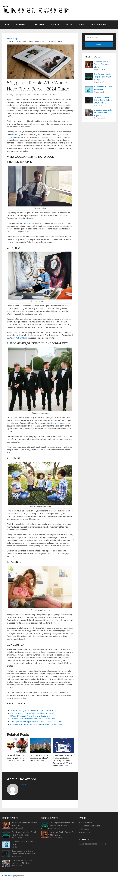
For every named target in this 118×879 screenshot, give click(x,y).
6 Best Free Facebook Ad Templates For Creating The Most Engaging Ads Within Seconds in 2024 (63, 760)
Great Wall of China (18, 338)
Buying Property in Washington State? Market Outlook (39, 758)
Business (20, 24)
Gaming (81, 24)
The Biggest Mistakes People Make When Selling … (103, 77)
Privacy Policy (87, 822)
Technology (37, 24)
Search (99, 45)
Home (8, 24)
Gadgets (54, 24)
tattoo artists (28, 223)
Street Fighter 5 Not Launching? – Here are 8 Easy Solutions (16, 758)
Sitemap (85, 829)
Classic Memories (57, 423)
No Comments (51, 94)
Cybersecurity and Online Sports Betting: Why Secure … (103, 100)
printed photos (13, 137)
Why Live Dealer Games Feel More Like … (101, 64)
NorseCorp (6, 876)
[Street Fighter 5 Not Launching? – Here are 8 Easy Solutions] (17, 745)
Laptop (68, 24)
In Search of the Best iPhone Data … (103, 88)
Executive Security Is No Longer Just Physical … (103, 113)
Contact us (86, 832)
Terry (11, 94)
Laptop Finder (98, 24)
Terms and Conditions (90, 826)
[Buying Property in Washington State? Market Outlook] (40, 745)
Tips (38, 94)
